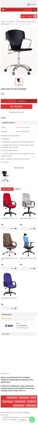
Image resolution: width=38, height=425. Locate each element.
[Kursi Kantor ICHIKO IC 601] (10, 285)
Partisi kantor (19, 405)
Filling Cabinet (20, 401)
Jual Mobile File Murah (17, 419)
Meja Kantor (23, 397)
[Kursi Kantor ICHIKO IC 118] (10, 205)
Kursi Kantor (10, 21)
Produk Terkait (7, 189)
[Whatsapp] (32, 419)
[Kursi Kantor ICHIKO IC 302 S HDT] (10, 245)
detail (12, 228)
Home (3, 21)
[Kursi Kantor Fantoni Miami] (5, 176)
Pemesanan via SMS (16, 112)
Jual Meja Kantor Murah (11, 417)
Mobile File (32, 401)
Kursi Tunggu (8, 401)
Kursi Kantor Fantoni (24, 21)
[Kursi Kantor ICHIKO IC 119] (28, 205)
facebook (33, 4)
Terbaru (17, 189)
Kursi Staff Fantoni (22, 131)
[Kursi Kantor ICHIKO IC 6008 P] (28, 245)
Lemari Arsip (31, 405)
